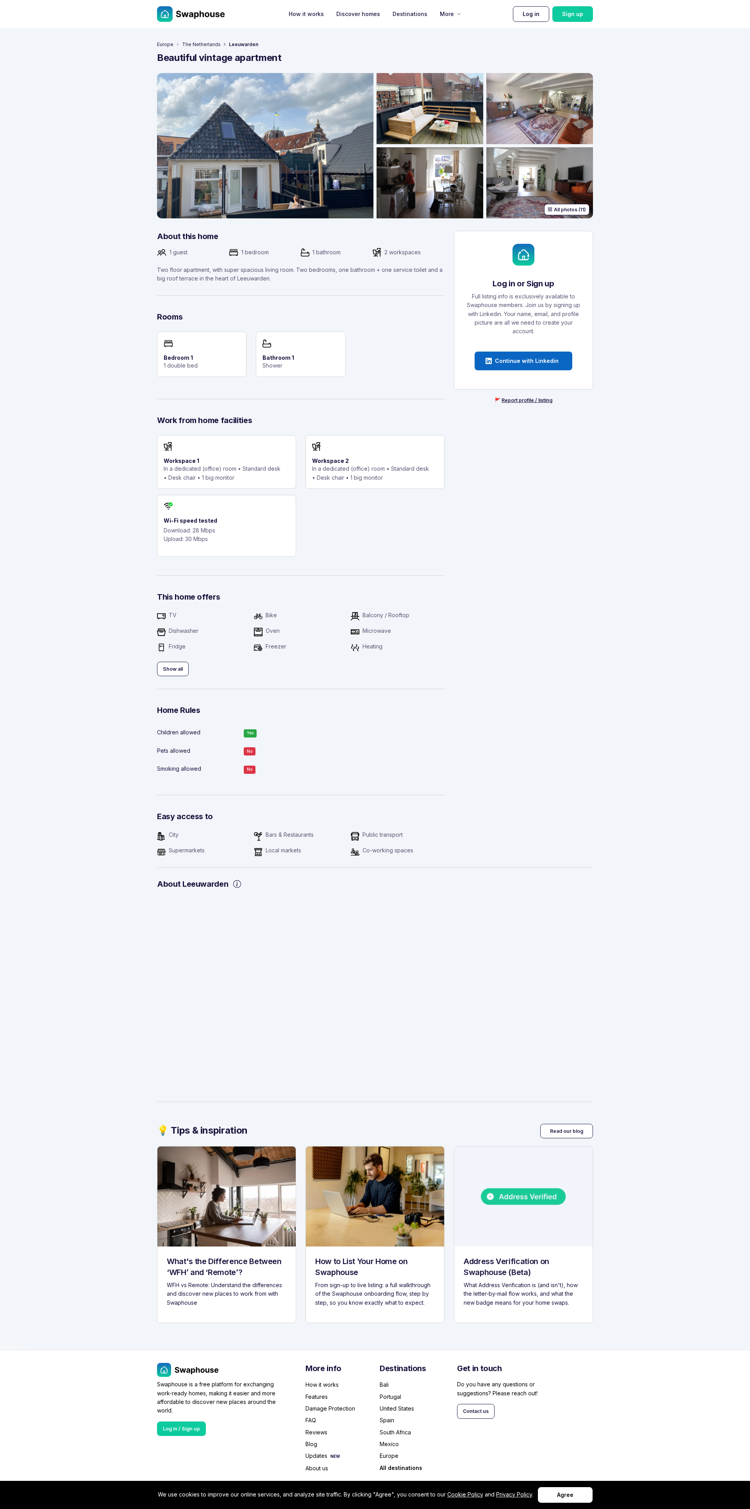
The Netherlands (201, 44)
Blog (311, 1444)
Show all (173, 669)
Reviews (316, 1432)
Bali (384, 1384)
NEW (335, 1456)
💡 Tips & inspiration (202, 1130)
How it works (306, 14)
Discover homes (358, 14)
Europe (165, 44)
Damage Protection (330, 1408)
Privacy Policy (514, 1494)
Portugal (390, 1396)
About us (316, 1468)
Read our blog (566, 1131)
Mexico (389, 1444)
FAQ (310, 1420)
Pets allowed (173, 750)
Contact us (476, 1411)
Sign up (572, 14)
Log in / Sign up (181, 1429)
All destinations (401, 1468)
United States (397, 1408)
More (447, 14)
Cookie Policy (465, 1494)
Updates (316, 1455)
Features (316, 1396)
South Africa (395, 1432)
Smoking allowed (179, 768)
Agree (565, 1494)
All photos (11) (570, 210)
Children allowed (178, 732)
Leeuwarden (243, 44)
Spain (387, 1420)
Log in (531, 14)
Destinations (410, 14)
